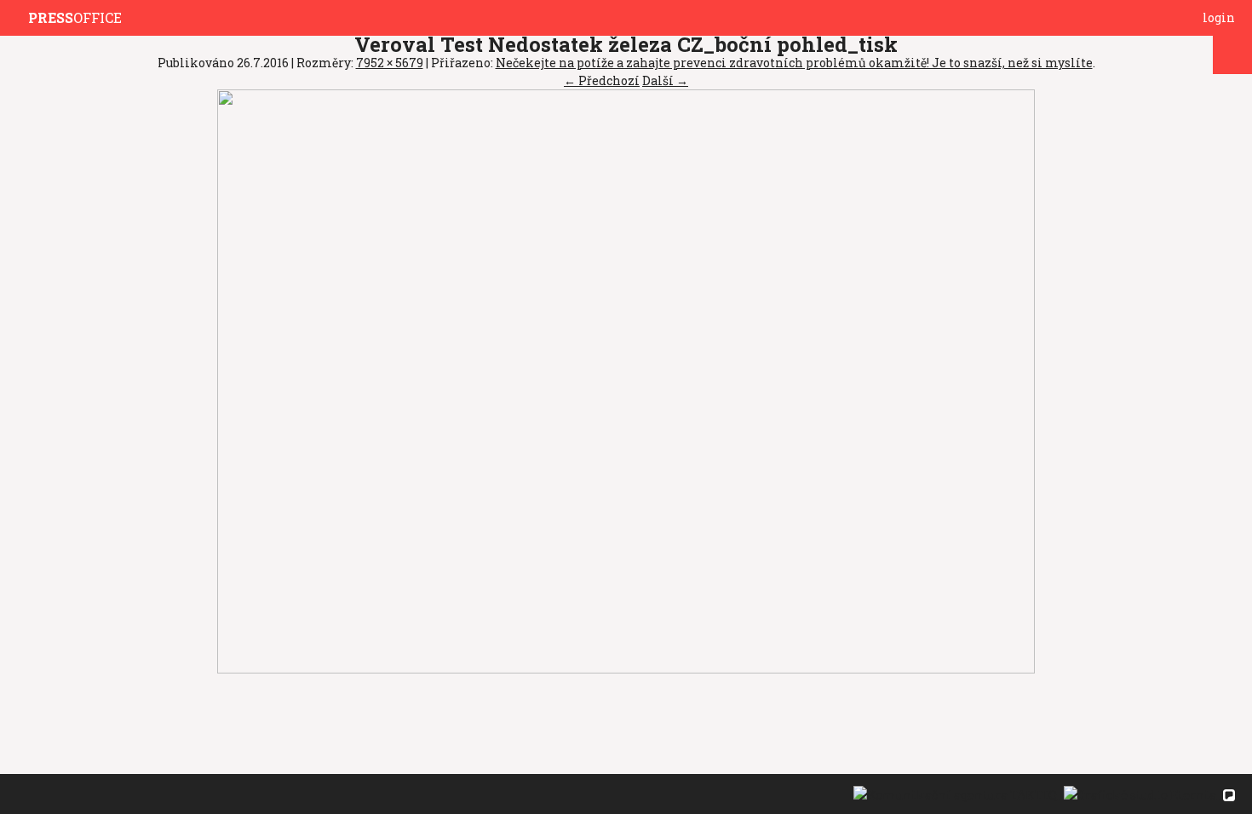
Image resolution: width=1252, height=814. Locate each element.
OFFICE (75, 17)
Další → (665, 80)
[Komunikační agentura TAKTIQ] (954, 793)
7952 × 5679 (389, 62)
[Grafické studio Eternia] (1139, 793)
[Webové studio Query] (1227, 793)
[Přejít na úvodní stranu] (18, 18)
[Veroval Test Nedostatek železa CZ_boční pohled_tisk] (626, 380)
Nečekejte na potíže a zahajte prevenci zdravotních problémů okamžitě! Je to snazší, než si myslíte (794, 62)
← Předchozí (602, 80)
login (1219, 17)
